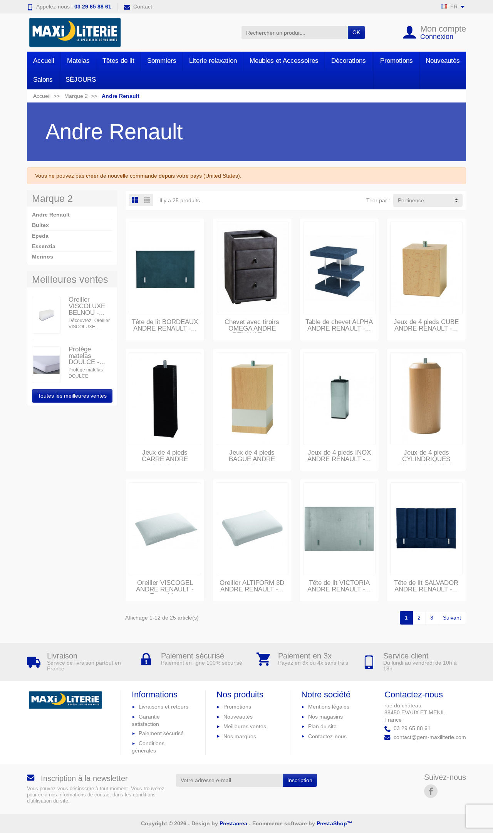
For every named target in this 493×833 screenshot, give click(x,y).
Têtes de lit (118, 60)
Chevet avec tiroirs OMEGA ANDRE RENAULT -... (252, 328)
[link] (431, 791)
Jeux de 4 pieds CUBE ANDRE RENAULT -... (426, 325)
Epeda (40, 236)
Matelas (78, 60)
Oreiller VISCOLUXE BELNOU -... (87, 306)
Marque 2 (52, 198)
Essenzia (43, 246)
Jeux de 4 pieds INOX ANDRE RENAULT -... (339, 456)
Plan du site (322, 726)
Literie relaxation (213, 60)
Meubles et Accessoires (284, 60)
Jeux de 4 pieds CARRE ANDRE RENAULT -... (165, 459)
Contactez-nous (327, 736)
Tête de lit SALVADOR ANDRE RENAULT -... (426, 586)
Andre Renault (51, 215)
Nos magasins (325, 717)
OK (356, 32)
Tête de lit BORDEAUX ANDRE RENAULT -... (165, 325)
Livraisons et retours (163, 707)
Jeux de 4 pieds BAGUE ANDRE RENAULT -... (252, 459)
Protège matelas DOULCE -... (87, 356)
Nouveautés (443, 60)
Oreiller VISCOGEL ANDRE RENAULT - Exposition (165, 589)
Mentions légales (328, 707)
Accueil (43, 60)
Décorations (348, 60)
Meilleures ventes (244, 726)
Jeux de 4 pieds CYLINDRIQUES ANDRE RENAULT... (426, 459)
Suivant (452, 618)
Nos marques (239, 736)
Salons (43, 79)
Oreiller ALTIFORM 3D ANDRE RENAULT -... (252, 586)
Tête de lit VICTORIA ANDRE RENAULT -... (339, 586)
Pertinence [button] (411, 200)
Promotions (396, 60)
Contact (142, 6)
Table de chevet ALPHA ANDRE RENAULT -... (339, 325)
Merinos (42, 257)
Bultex (40, 225)
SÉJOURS (80, 79)
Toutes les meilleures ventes (72, 396)
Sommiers (161, 60)
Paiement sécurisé (161, 733)
